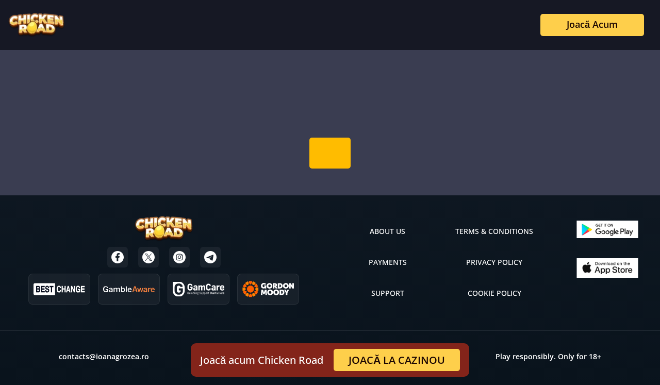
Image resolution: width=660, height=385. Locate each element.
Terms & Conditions (494, 231)
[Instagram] (179, 257)
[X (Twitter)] (148, 257)
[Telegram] (210, 257)
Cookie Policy (494, 293)
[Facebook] (117, 257)
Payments (388, 262)
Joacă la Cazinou (397, 360)
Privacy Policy (494, 262)
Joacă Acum (592, 24)
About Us (387, 231)
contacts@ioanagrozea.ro (104, 356)
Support (387, 293)
